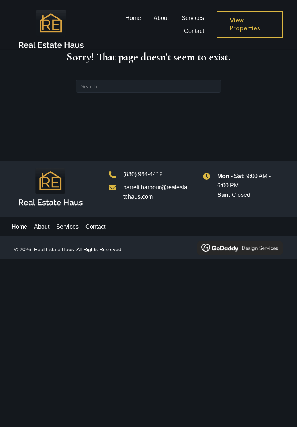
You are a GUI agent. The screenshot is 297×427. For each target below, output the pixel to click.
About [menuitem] (41, 227)
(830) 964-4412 (143, 174)
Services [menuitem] (67, 227)
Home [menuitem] (19, 227)
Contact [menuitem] (95, 227)
